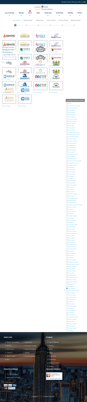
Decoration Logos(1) (71, 149)
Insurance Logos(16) (71, 207)
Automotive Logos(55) (72, 119)
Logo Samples (16, 20)
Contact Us (10, 352)
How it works (10, 349)
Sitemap (27, 352)
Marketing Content (54, 363)
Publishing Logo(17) (71, 270)
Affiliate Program (11, 356)
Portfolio (79, 13)
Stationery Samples (76, 20)
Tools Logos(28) (70, 308)
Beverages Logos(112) (72, 121)
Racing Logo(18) (70, 273)
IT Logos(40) (70, 209)
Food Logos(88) (70, 176)
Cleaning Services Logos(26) (73, 134)
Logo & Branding (9, 13)
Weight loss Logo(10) (71, 323)
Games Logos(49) (71, 182)
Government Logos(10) (72, 185)
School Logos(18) (71, 288)
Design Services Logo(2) (72, 154)
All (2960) (69, 103)
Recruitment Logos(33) (72, 277)
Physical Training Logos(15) (73, 264)
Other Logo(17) (70, 251)
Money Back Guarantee (13, 377)
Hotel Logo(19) (70, 196)
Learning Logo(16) (71, 220)
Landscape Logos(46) (72, 215)
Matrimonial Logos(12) (72, 233)
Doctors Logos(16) (71, 156)
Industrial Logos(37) (71, 202)
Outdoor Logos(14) (71, 253)
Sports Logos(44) (71, 303)
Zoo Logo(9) (70, 330)
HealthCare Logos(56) (72, 193)
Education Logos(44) (71, 158)
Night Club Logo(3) (71, 246)
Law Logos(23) (70, 218)
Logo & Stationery (54, 342)
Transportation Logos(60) (72, 317)
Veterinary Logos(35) (71, 319)
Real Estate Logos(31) (72, 275)
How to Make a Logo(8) (72, 198)
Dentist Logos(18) (71, 152)
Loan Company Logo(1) (72, 224)
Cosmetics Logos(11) (71, 147)
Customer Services (30, 356)
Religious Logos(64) (71, 279)
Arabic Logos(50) (71, 116)
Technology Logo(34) (71, 306)
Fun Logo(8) (70, 178)
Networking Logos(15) (72, 244)
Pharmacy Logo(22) (71, 259)
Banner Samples (51, 20)
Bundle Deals (59, 13)
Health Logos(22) (71, 191)
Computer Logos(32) (71, 138)
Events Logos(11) (71, 167)
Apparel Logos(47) (71, 114)
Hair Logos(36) (70, 189)
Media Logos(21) (71, 235)
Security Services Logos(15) (73, 290)
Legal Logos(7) (70, 222)
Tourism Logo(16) (71, 310)
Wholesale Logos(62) (71, 328)
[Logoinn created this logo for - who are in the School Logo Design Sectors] (9, 55)
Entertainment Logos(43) (72, 163)
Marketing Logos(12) (71, 231)
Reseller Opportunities (13, 342)
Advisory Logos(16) (71, 110)
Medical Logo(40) (71, 237)
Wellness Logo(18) (71, 325)
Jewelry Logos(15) (71, 211)
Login (84, 2)
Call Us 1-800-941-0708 (54, 378)
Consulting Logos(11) (71, 143)
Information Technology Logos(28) (74, 204)
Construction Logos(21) (72, 141)
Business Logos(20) (71, 123)
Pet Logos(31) (70, 257)
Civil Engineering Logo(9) (73, 132)
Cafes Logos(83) (70, 125)
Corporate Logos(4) (71, 145)
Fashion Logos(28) (71, 169)
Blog (8, 359)
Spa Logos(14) (70, 301)
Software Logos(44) (71, 299)
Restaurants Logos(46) (72, 281)
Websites (21, 13)
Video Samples (39, 20)
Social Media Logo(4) (72, 297)
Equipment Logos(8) (71, 165)
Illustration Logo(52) (71, 200)
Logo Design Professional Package (40, 79)
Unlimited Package (21, 51)
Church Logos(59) (71, 130)
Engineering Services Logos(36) (74, 160)
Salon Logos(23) (70, 286)
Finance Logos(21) (71, 171)
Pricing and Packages (31, 345)
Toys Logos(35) (70, 312)
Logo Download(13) (71, 226)
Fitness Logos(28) (71, 174)
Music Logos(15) (70, 242)
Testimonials (28, 342)
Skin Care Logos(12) (71, 295)
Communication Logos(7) (73, 136)
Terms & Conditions (30, 349)
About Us (9, 345)
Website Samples (28, 20)
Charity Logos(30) (71, 127)
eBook (30, 13)
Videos (38, 13)
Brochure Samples (63, 20)
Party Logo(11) (70, 255)
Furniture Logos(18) (71, 180)
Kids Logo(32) (70, 213)
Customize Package (6, 51)
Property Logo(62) (71, 268)
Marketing (70, 13)
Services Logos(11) (71, 292)
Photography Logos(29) (72, 262)
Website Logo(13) (71, 321)
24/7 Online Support (12, 374)
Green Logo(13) (70, 187)
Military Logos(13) (71, 240)
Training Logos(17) (71, 314)
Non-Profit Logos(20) (71, 248)
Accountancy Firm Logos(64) (73, 105)
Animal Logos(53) (71, 112)
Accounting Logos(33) (72, 108)
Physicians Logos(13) (71, 266)
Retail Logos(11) (70, 284)
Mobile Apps (48, 13)
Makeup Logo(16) (71, 229)
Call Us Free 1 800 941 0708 (71, 2)
